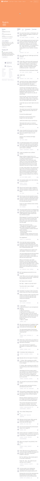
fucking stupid (31, 388)
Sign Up (36, 1)
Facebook (10, 76)
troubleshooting (28, 239)
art (32, 407)
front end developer (23, 438)
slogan (31, 78)
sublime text (22, 416)
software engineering (27, 407)
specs (27, 423)
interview (25, 437)
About (3, 70)
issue (28, 52)
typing (23, 37)
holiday (26, 139)
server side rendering (23, 184)
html (30, 423)
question (21, 58)
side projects (28, 302)
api (31, 477)
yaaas (23, 72)
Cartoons (10, 73)
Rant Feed (11, 1)
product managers (23, 408)
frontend (21, 336)
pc (24, 239)
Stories (15, 1)
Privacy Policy (4, 80)
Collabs (20, 1)
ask (24, 58)
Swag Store (4, 72)
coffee (28, 78)
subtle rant (28, 408)
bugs (23, 193)
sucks (28, 269)
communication (26, 149)
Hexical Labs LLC (11, 79)
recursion (23, 302)
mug (25, 78)
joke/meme (22, 52)
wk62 (25, 429)
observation (26, 378)
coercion (26, 37)
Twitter (10, 77)
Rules (10, 70)
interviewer (30, 437)
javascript (32, 37)
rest (24, 477)
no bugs (25, 446)
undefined (21, 321)
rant (20, 37)
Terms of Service (11, 80)
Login (31, 1)
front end (26, 72)
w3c (24, 423)
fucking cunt (24, 269)
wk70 (25, 321)
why (27, 388)
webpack (30, 72)
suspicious (29, 446)
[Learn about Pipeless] (2, 51)
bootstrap (31, 269)
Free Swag (4, 73)
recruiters (31, 149)
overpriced (22, 465)
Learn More (5, 57)
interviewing (29, 335)
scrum (29, 349)
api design (28, 477)
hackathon (24, 206)
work (23, 139)
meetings (25, 349)
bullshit (21, 447)
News (3, 71)
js (29, 37)
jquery (25, 335)
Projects (10, 71)
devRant (3, 79)
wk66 (25, 388)
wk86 (23, 127)
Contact (3, 76)
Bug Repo (10, 72)
